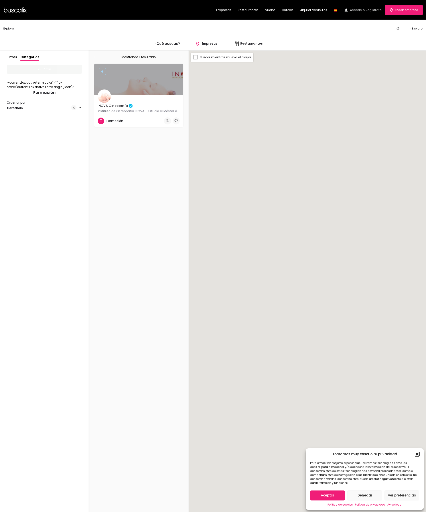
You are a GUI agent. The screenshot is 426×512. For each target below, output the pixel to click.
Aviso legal (394, 504)
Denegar (364, 495)
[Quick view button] (167, 120)
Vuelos (270, 10)
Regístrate (374, 10)
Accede (356, 10)
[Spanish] (335, 10)
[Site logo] (15, 9)
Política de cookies (340, 504)
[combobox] (44, 108)
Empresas (223, 10)
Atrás (47, 69)
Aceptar (328, 495)
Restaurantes (248, 10)
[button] (417, 454)
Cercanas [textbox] (15, 108)
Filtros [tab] (12, 57)
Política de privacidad (370, 504)
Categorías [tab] (29, 57)
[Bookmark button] (176, 120)
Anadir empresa (406, 10)
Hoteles (288, 10)
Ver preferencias (402, 495)
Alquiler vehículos (313, 10)
